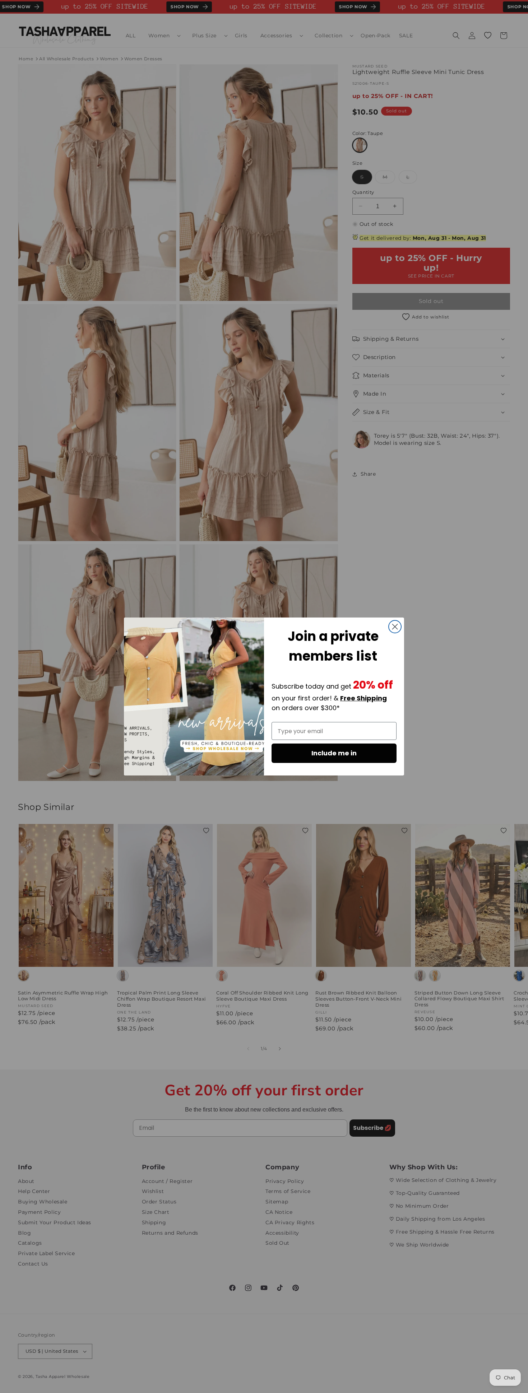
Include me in (334, 753)
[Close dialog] (395, 626)
